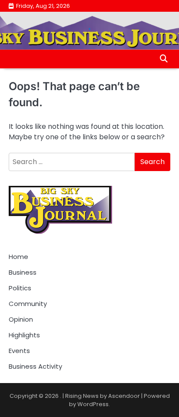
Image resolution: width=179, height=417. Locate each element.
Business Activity (35, 366)
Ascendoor (124, 396)
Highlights (24, 335)
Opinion (21, 319)
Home (18, 256)
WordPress (93, 404)
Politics (20, 288)
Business (22, 272)
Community (28, 303)
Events (19, 350)
